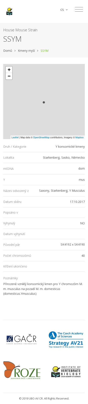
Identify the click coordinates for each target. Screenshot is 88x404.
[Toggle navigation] (79, 9)
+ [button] (9, 69)
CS (62, 10)
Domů (7, 51)
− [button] (9, 76)
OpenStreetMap (41, 137)
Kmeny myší (26, 51)
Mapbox (79, 137)
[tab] (44, 146)
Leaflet (15, 137)
